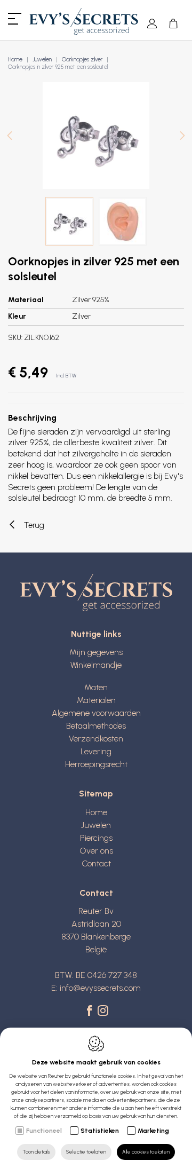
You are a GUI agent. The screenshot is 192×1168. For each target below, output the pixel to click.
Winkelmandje (96, 665)
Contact (96, 863)
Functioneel (44, 1130)
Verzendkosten (96, 738)
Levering (96, 751)
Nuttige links (96, 634)
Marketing (153, 1130)
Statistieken (100, 1130)
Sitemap (96, 793)
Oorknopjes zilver (82, 59)
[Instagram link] (103, 1011)
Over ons (96, 851)
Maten (96, 687)
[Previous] (9, 137)
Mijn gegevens (96, 652)
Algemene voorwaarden (96, 713)
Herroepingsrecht (96, 764)
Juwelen (42, 59)
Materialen (96, 700)
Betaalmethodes (96, 726)
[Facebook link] (91, 1011)
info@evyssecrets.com (100, 988)
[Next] (182, 137)
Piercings (96, 838)
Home (15, 59)
